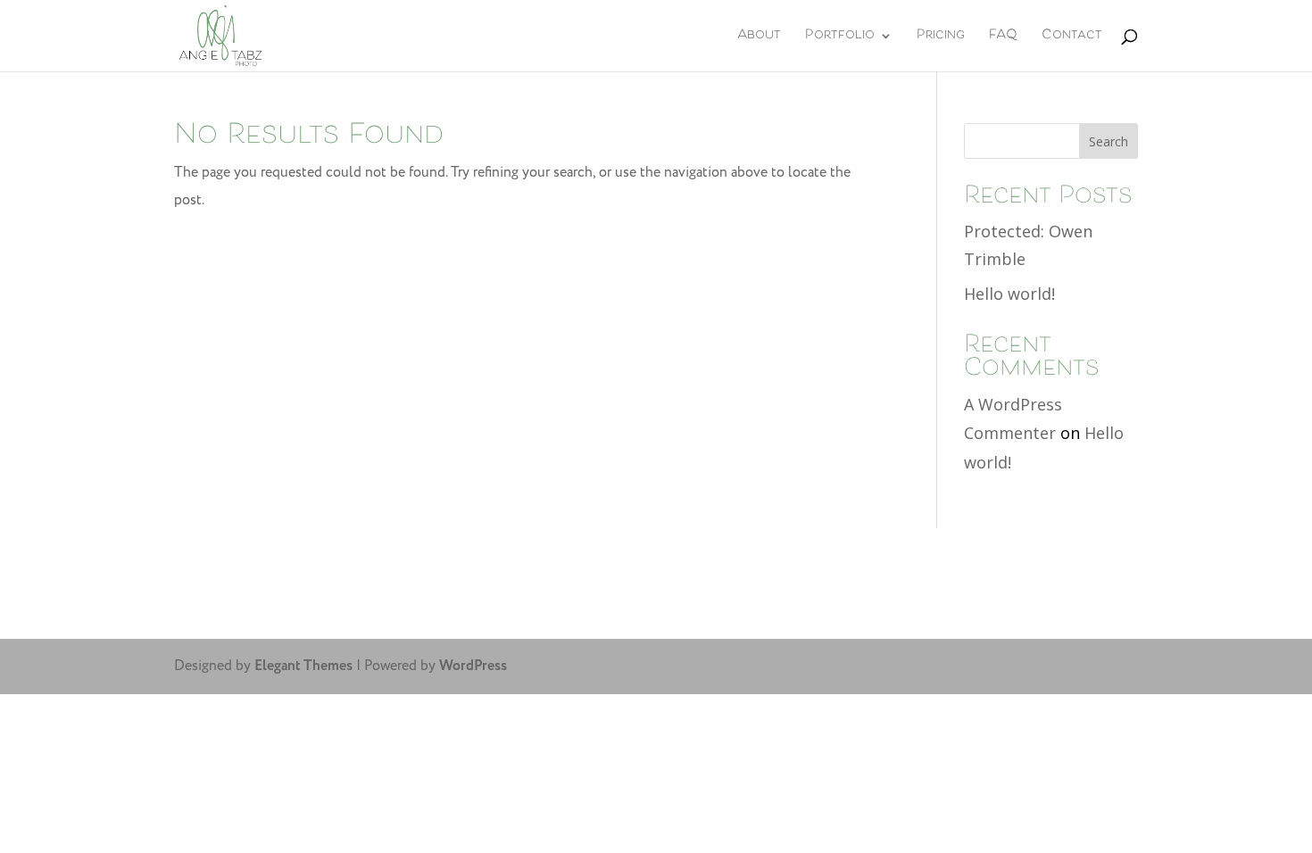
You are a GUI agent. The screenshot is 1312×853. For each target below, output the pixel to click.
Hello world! (1009, 293)
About (759, 39)
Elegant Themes (303, 666)
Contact (1072, 39)
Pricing (941, 39)
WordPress (473, 666)
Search (1108, 141)
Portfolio (840, 39)
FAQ (1003, 39)
